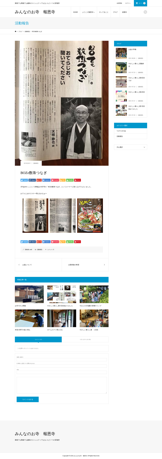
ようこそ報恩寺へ (88, 12)
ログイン (128, 3)
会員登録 (119, 3)
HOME (75, 12)
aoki (31, 249)
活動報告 (35, 163)
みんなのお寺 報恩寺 (35, 12)
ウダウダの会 (121, 131)
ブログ (115, 12)
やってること (103, 12)
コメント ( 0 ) (38, 339)
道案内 (124, 12)
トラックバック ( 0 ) (85, 339)
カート (142, 3)
